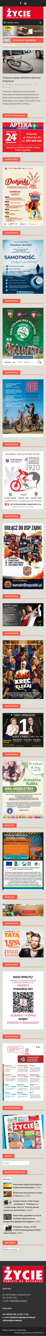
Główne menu (13, 22)
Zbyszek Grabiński (25, 84)
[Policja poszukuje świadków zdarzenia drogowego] (23, 61)
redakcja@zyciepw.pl (18, 1300)
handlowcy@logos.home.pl (22, 1317)
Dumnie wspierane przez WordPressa (29, 1333)
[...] (29, 103)
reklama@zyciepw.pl (12, 1320)
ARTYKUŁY (6, 1179)
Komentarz (7, 87)
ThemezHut (21, 1330)
